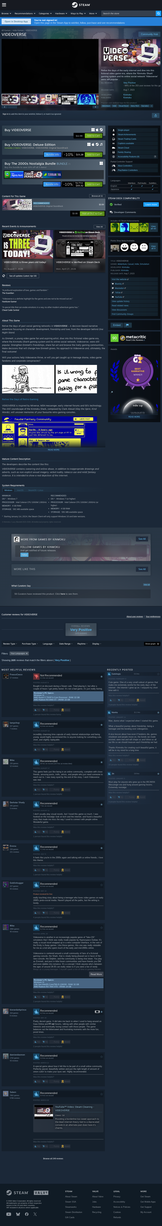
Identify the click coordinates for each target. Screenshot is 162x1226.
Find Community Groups (122, 314)
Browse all (97, 196)
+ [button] (151, 106)
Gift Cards (70, 1217)
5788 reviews (15, 1098)
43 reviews (14, 1061)
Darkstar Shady (17, 802)
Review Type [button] (9, 643)
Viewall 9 (153, 247)
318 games (14, 1013)
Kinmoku (127, 95)
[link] (73, 154)
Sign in (6, 114)
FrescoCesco (16, 674)
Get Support (146, 1207)
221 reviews (14, 852)
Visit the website (119, 279)
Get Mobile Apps (148, 1202)
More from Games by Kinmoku (43, 539)
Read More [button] (96, 974)
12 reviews (14, 766)
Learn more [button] (151, 204)
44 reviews (14, 889)
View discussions (119, 310)
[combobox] (128, 13)
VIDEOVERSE (28, 148)
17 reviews (14, 678)
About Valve (97, 1196)
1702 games (14, 1058)
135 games (14, 763)
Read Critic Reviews (134, 340)
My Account (145, 1212)
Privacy (116, 1196)
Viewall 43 (153, 227)
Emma (13, 846)
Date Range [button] (64, 643)
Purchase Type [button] (29, 643)
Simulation (144, 264)
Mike (12, 760)
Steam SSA (70, 1202)
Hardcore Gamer (9, 301)
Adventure (106, 106)
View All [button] (99, 227)
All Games (6, 30)
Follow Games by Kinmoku (40, 547)
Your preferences (153, 616)
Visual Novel (123, 106)
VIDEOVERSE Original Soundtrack (52, 148)
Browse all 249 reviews (53, 1159)
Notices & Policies (121, 1207)
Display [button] (95, 643)
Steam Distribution (73, 1212)
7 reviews (13, 729)
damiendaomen (17, 1055)
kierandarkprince (18, 1010)
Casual (131, 264)
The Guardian (8, 293)
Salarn (13, 1092)
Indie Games (18, 30)
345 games (14, 806)
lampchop (15, 723)
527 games (14, 726)
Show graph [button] (150, 644)
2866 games (14, 929)
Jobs (94, 1202)
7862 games (14, 1095)
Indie (114, 106)
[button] (6, 13)
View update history (121, 301)
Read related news (120, 305)
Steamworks (71, 1207)
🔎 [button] (112, 392)
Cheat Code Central (10, 310)
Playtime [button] (81, 643)
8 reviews (13, 1016)
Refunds (117, 1217)
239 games (14, 849)
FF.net (51, 1024)
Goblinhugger (16, 883)
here (63, 594)
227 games (14, 886)
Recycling (96, 1212)
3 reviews (13, 808)
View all (147, 585)
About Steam (71, 1196)
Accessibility (119, 1202)
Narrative (145, 106)
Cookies (117, 1212)
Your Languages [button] (18, 653)
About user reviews (135, 616)
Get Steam (145, 1196)
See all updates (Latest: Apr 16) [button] (23, 276)
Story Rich (135, 106)
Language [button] (47, 643)
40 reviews (14, 932)
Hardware (96, 1207)
